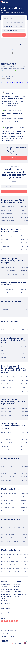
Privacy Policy (5, 633)
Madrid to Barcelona (7, 289)
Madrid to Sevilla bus (7, 214)
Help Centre (6, 612)
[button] (8, 26)
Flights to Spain (5, 239)
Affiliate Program (6, 603)
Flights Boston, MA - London (9, 541)
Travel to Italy (5, 326)
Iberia (22, 313)
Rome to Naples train (7, 207)
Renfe (3, 347)
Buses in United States (7, 250)
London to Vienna (6, 450)
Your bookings (5, 584)
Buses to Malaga (6, 387)
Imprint (3, 630)
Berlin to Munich (6, 446)
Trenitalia (23, 347)
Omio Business (18, 596)
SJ (21, 350)
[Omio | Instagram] (5, 621)
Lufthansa (4, 313)
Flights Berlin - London (7, 531)
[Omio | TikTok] (7, 621)
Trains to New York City (8, 377)
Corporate (17, 584)
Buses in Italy (5, 246)
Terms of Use (12, 630)
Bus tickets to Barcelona (8, 271)
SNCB (22, 354)
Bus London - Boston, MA (8, 493)
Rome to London (6, 436)
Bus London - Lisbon (7, 500)
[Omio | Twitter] (10, 621)
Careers (16, 589)
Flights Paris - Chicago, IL (8, 534)
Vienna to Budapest (7, 293)
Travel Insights (5, 591)
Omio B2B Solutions (20, 594)
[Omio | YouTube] (12, 621)
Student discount (6, 594)
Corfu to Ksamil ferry (7, 221)
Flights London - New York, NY (10, 524)
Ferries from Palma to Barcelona (10, 565)
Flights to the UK (6, 243)
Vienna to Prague (6, 210)
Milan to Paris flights (7, 217)
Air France (4, 354)
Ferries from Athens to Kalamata (10, 561)
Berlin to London (6, 432)
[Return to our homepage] (4, 2)
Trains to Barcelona (7, 380)
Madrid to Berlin (6, 439)
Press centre (17, 591)
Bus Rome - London (7, 497)
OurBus (23, 357)
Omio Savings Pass (6, 589)
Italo (2, 306)
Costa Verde (4, 309)
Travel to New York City (8, 408)
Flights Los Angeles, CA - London (10, 527)
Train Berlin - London (7, 463)
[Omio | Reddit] (17, 621)
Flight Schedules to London (9, 274)
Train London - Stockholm (8, 477)
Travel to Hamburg (6, 415)
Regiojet (3, 357)
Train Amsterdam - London (9, 473)
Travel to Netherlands (7, 329)
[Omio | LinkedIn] (15, 621)
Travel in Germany (6, 236)
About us (16, 586)
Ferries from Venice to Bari (9, 558)
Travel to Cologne (6, 412)
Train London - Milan (7, 480)
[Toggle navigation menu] (26, 2)
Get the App (4, 586)
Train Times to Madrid (7, 267)
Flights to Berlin (5, 391)
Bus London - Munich (7, 504)
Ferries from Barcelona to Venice (11, 554)
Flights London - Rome (7, 538)
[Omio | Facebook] (2, 621)
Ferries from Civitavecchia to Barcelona (12, 572)
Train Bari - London (6, 466)
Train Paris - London (7, 470)
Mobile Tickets (5, 601)
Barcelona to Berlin (6, 443)
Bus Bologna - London (7, 507)
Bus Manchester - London (8, 511)
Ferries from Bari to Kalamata (10, 568)
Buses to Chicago (6, 384)
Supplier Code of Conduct (8, 636)
